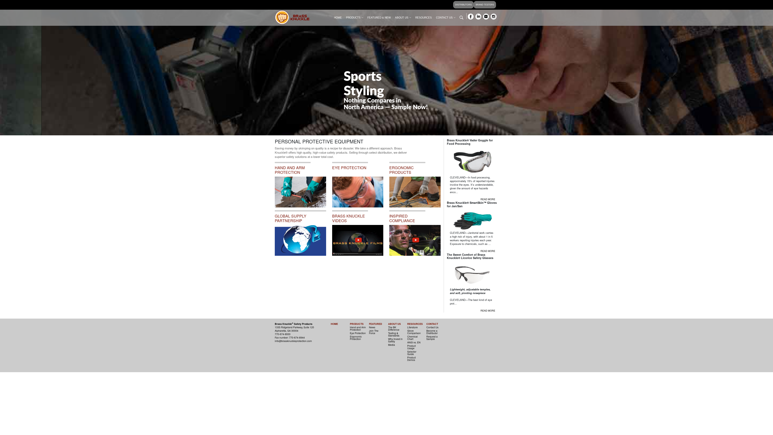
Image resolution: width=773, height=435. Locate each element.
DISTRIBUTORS (463, 4)
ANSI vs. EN (414, 342)
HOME (338, 17)
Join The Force (373, 332)
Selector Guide (411, 353)
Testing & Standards (393, 334)
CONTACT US (444, 17)
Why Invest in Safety (395, 340)
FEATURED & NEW (379, 17)
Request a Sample (432, 338)
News (372, 327)
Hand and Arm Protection (358, 328)
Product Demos (411, 358)
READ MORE (488, 199)
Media (391, 344)
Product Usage (411, 347)
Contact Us (432, 327)
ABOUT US (401, 17)
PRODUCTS (353, 17)
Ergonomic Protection (356, 338)
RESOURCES (423, 17)
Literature (412, 327)
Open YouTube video (404, 212)
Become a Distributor (432, 332)
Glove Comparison (414, 332)
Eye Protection (358, 333)
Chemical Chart (412, 338)
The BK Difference (393, 328)
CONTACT (432, 324)
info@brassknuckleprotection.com (293, 341)
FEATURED (375, 324)
